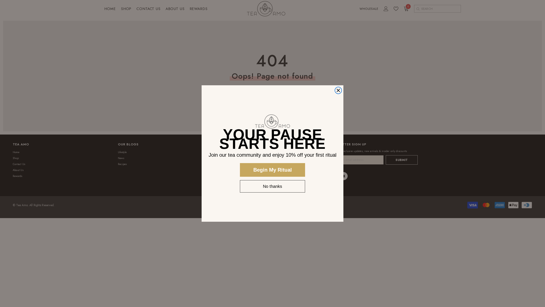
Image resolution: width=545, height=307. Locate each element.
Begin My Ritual (272, 170)
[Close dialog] (338, 90)
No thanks (272, 186)
